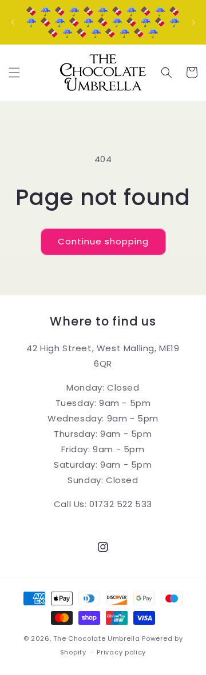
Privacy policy (121, 652)
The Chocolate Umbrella (96, 638)
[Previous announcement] (12, 22)
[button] (14, 72)
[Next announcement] (193, 22)
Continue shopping (103, 241)
